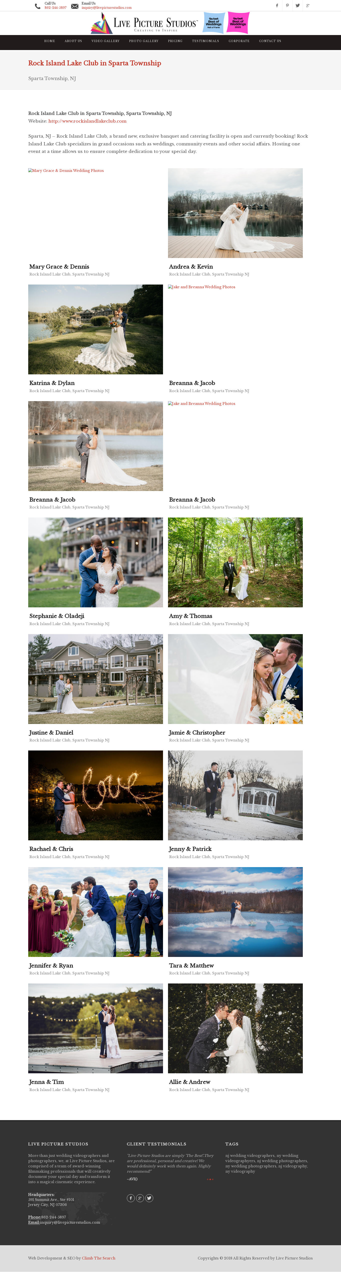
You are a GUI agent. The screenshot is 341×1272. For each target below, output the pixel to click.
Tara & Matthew (191, 965)
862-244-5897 (53, 1217)
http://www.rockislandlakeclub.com (87, 121)
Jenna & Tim (46, 1082)
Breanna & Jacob (192, 383)
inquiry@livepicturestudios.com (107, 8)
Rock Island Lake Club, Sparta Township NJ (69, 274)
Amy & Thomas (190, 616)
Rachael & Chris (51, 849)
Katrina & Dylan (52, 383)
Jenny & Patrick (190, 849)
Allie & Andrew (189, 1082)
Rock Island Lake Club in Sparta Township (94, 63)
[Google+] (308, 5)
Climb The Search (98, 1258)
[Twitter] (298, 5)
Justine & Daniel (51, 732)
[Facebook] (277, 5)
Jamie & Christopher (197, 732)
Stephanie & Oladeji (56, 616)
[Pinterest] (287, 5)
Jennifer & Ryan (51, 965)
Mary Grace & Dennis (59, 267)
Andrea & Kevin (191, 267)
